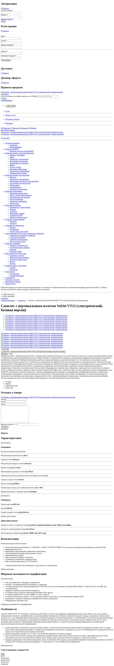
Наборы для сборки (17, 155)
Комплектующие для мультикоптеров (19, 153)
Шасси (12, 165)
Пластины (14, 270)
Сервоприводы (15, 187)
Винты (12, 262)
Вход (3, 130)
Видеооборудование (13, 205)
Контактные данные (13, 282)
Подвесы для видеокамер (14, 219)
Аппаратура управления (14, 225)
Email (3, 402)
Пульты (12, 227)
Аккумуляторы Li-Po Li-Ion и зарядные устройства (24, 233)
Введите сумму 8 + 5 (9, 424)
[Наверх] (4, 298)
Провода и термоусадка (19, 245)
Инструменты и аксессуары (15, 254)
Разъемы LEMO (16, 251)
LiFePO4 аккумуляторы (19, 239)
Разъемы (13, 249)
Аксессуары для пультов (19, 231)
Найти (9, 100)
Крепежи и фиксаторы (18, 169)
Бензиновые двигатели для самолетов (24, 181)
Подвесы (13, 221)
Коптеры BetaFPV (12, 149)
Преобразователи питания (20, 197)
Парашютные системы (18, 173)
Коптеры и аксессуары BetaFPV (22, 151)
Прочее (12, 264)
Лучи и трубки (15, 167)
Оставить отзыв (69, 397)
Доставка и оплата (12, 119)
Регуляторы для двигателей (20, 183)
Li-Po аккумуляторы (17, 237)
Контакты (9, 123)
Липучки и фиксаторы (18, 260)
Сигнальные (14, 274)
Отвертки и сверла (17, 256)
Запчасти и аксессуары (18, 189)
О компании (10, 278)
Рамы (12, 157)
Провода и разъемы (12, 243)
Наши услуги (10, 115)
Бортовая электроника (13, 191)
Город (3, 404)
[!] (4, 98)
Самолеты (13, 145)
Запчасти (13, 223)
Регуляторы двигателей (19, 161)
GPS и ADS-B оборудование (21, 195)
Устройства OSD (16, 215)
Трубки (12, 268)
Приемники (14, 229)
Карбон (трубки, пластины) (15, 266)
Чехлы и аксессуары (17, 241)
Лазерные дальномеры (18, 201)
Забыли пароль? (7, 19)
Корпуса (13, 177)
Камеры (13, 209)
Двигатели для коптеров (19, 159)
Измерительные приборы (19, 258)
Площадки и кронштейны (20, 171)
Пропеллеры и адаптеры (19, 163)
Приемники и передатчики (20, 207)
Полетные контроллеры (19, 193)
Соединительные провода (20, 247)
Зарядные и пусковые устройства (22, 235)
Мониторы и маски (17, 213)
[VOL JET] (5, 138)
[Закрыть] (5, 8)
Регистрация (10, 130)
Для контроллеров (17, 276)
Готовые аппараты (12, 143)
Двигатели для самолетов (19, 179)
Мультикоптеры (16, 147)
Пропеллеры (14, 185)
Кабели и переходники (18, 217)
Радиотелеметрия (16, 199)
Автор (3, 399)
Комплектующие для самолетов (17, 175)
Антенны (13, 211)
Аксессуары (14, 203)
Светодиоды (10, 272)
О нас (7, 111)
